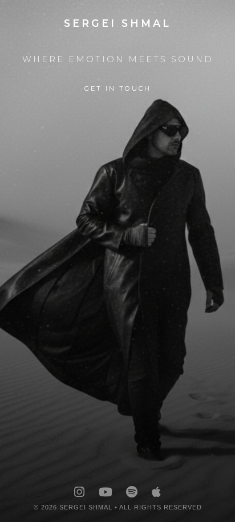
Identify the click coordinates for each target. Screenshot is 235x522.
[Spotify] (131, 492)
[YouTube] (105, 492)
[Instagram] (79, 492)
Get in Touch (117, 88)
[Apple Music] (156, 492)
